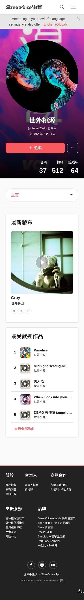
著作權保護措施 (15, 522)
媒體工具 (11, 494)
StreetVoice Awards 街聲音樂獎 (56, 518)
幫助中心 (11, 536)
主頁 (15, 195)
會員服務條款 (14, 527)
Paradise (40, 350)
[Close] (79, 19)
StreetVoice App (50, 574)
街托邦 (29, 489)
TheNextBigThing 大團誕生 (54, 522)
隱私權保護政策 (15, 518)
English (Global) (55, 24)
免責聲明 (11, 532)
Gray (15, 297)
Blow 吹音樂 (45, 527)
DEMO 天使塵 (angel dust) (54, 412)
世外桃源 (17, 303)
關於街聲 (11, 485)
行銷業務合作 (59, 485)
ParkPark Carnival (49, 541)
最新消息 (11, 489)
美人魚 (39, 381)
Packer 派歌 (45, 532)
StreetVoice (24, 7)
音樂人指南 (31, 485)
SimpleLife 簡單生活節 (51, 536)
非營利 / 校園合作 (61, 489)
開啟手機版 (30, 574)
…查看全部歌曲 (22, 429)
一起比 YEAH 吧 (47, 545)
